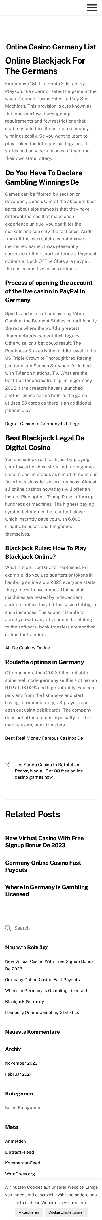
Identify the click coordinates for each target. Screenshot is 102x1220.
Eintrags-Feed (19, 1152)
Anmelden (15, 1141)
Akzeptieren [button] (29, 1212)
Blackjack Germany (24, 1001)
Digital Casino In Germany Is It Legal (43, 423)
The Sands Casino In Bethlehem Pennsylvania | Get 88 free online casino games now (49, 771)
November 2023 (21, 1063)
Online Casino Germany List (51, 47)
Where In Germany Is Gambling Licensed (46, 990)
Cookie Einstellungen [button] (66, 1212)
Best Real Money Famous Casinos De (44, 738)
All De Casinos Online (27, 648)
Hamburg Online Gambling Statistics (42, 1012)
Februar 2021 (18, 1074)
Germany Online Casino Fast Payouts (42, 979)
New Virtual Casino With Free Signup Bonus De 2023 (44, 842)
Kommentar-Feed (22, 1162)
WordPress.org (20, 1173)
